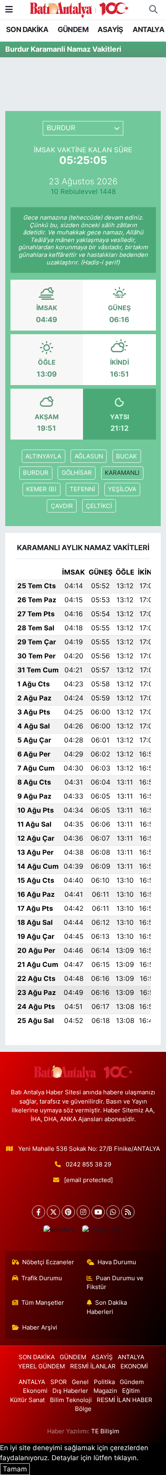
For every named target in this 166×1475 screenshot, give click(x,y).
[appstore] (59, 1231)
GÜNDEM (73, 29)
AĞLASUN (89, 456)
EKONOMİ (134, 1366)
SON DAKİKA (27, 29)
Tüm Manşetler (42, 1302)
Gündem (132, 1382)
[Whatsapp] (113, 1212)
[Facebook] (38, 1212)
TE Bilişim (105, 1431)
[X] (53, 1212)
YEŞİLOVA (122, 489)
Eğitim (131, 1390)
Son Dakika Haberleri (107, 1307)
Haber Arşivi (39, 1327)
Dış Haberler (70, 1390)
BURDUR (35, 472)
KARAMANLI (122, 472)
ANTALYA (148, 29)
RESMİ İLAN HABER (124, 1400)
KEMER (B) (41, 489)
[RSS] (128, 1212)
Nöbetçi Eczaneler (48, 1262)
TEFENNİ (82, 489)
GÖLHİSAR (77, 472)
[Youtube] (98, 1212)
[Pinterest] (68, 1212)
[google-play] (102, 1231)
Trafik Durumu (41, 1278)
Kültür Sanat (27, 1400)
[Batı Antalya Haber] (79, 8)
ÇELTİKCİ (99, 506)
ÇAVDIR (62, 506)
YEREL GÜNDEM (41, 1366)
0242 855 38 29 (88, 1164)
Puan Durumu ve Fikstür (115, 1283)
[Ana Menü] (9, 9)
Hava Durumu (117, 1262)
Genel (80, 1382)
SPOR (58, 1382)
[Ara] (153, 9)
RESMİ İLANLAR (93, 1366)
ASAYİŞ (110, 29)
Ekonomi (35, 1390)
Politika (104, 1382)
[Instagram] (83, 1212)
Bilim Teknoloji (71, 1400)
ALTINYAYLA (43, 456)
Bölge (83, 1408)
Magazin (105, 1390)
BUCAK (126, 456)
